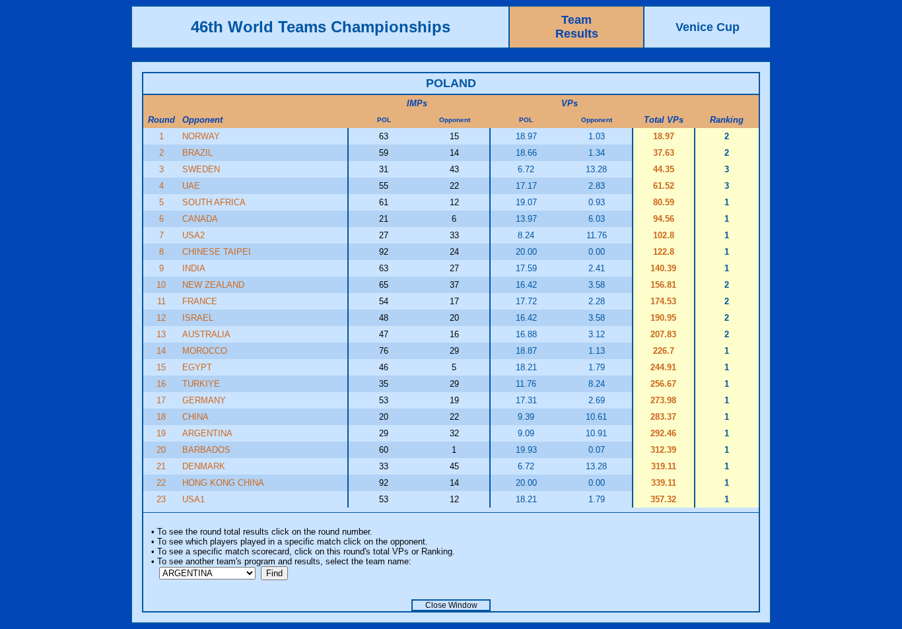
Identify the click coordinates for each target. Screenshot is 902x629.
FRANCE (199, 301)
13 (161, 334)
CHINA (195, 417)
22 (161, 483)
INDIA (193, 268)
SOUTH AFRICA (214, 202)
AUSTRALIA (206, 334)
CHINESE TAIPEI (216, 252)
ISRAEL (197, 318)
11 (161, 301)
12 (161, 318)
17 (161, 400)
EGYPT (197, 367)
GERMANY (204, 400)
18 (161, 417)
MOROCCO (204, 351)
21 (161, 466)
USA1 (193, 499)
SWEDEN (201, 169)
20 (161, 450)
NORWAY (201, 136)
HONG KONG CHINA (223, 483)
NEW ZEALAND (213, 285)
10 (161, 285)
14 (161, 351)
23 (161, 499)
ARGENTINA (207, 433)
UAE (191, 186)
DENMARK (203, 466)
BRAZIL (197, 153)
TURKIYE (201, 384)
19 (161, 433)
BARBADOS (206, 450)
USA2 (193, 235)
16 (161, 384)
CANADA (200, 219)
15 (161, 367)
